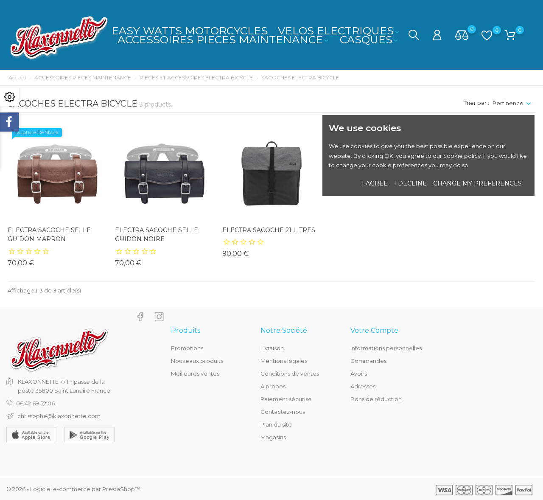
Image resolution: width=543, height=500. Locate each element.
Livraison (272, 348)
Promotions (187, 348)
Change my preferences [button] (477, 183)
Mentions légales (283, 360)
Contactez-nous (282, 411)
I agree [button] (375, 183)
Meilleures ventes (195, 373)
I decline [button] (410, 183)
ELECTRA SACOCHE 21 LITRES (268, 230)
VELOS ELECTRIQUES (339, 30)
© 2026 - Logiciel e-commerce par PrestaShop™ (73, 489)
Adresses (362, 386)
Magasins (273, 437)
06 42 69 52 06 (35, 403)
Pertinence (508, 103)
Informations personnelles (386, 348)
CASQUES (369, 39)
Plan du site (276, 424)
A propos (272, 386)
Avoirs (358, 373)
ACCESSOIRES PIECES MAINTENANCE (224, 39)
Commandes (368, 360)
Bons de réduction (376, 399)
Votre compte (374, 330)
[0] (462, 35)
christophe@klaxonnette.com (59, 416)
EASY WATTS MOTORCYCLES (190, 30)
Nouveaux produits (197, 360)
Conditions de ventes (289, 373)
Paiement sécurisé (286, 399)
